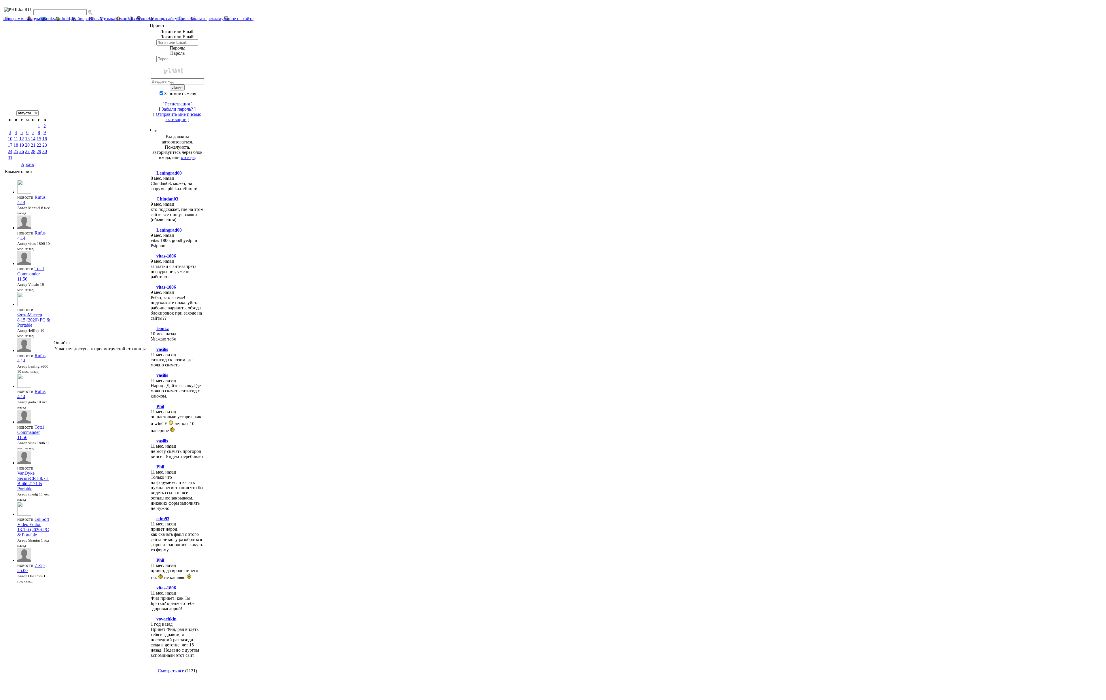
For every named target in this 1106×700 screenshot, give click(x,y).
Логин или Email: (177, 36)
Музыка (107, 18)
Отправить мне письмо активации (178, 117)
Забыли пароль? (177, 109)
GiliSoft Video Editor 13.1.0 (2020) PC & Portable (33, 527)
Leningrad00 (169, 173)
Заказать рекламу (207, 18)
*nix (131, 18)
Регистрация (177, 103)
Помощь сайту (163, 18)
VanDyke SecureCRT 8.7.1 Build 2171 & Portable (33, 481)
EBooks (47, 18)
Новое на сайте (238, 18)
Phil (160, 406)
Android (62, 18)
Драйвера (79, 18)
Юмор (121, 18)
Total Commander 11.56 (30, 273)
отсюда (188, 157)
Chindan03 (167, 198)
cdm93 (162, 518)
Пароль (177, 53)
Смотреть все (171, 670)
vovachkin (166, 618)
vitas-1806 (166, 255)
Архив (27, 164)
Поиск (183, 18)
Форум (33, 18)
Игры (94, 18)
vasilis (162, 349)
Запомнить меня (180, 93)
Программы (14, 18)
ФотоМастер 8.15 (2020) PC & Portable (33, 320)
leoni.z (162, 328)
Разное (142, 18)
